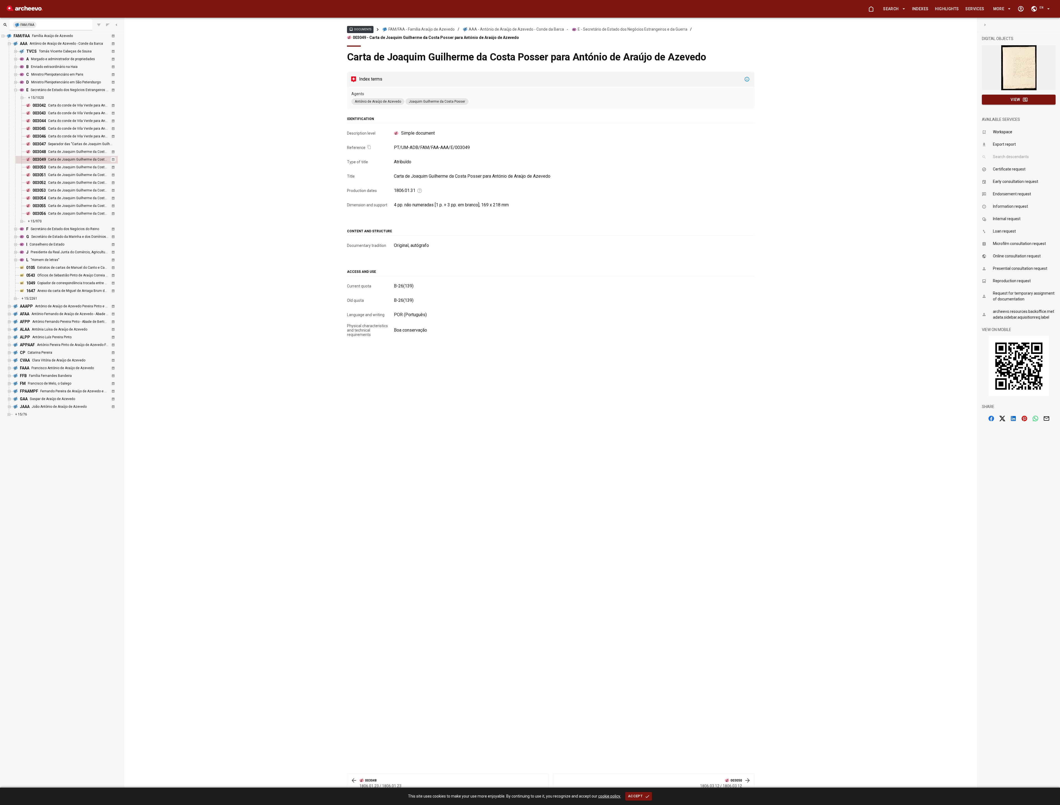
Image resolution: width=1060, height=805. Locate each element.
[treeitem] (73, 160)
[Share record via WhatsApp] (1035, 418)
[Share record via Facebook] (991, 418)
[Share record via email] (1046, 418)
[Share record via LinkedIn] (1013, 418)
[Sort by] (98, 24)
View (1015, 99)
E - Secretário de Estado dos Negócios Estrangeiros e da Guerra (632, 29)
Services (974, 9)
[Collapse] (116, 24)
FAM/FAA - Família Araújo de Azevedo (421, 29)
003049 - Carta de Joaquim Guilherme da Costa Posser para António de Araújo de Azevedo (436, 37)
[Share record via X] (1002, 418)
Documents (360, 29)
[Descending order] (107, 24)
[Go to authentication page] (1020, 8)
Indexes (920, 9)
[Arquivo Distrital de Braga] (25, 9)
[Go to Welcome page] (870, 8)
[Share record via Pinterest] (1024, 418)
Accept (635, 796)
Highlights (947, 9)
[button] (893, 9)
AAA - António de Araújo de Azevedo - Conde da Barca (516, 29)
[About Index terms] (747, 79)
